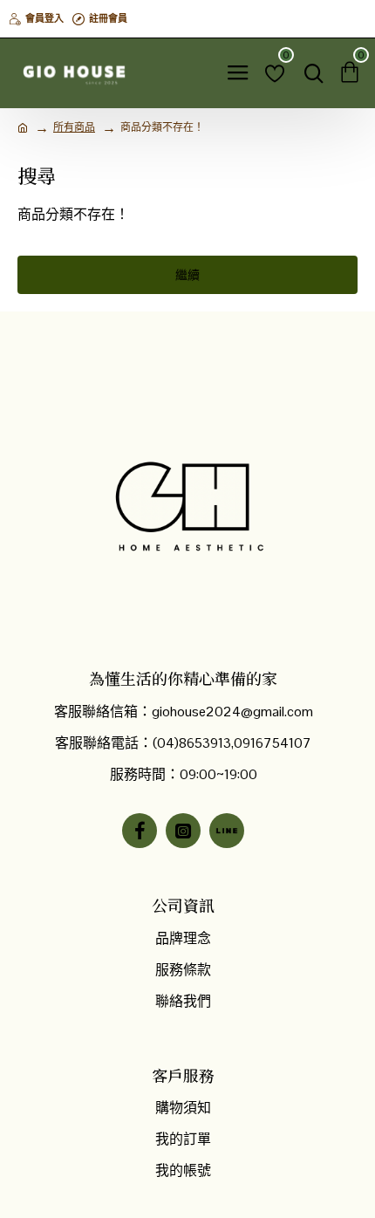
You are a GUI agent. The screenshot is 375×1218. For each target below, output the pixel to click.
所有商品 (74, 127)
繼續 (187, 275)
